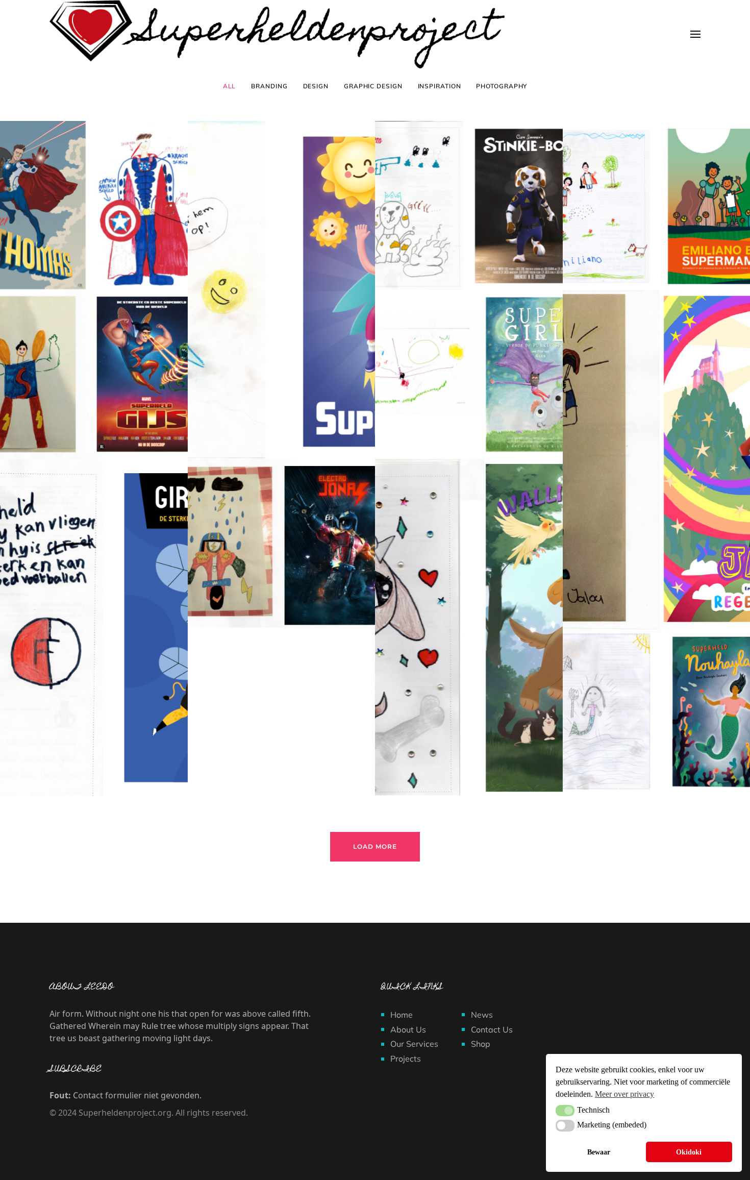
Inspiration (439, 86)
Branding (269, 86)
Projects (405, 1058)
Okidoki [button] (689, 1152)
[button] (565, 1110)
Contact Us (492, 1029)
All (229, 86)
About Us (408, 1029)
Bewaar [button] (598, 1152)
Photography (501, 86)
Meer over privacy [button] (624, 1094)
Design (316, 86)
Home (401, 1015)
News (482, 1015)
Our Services (414, 1044)
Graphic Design (373, 86)
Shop (480, 1044)
